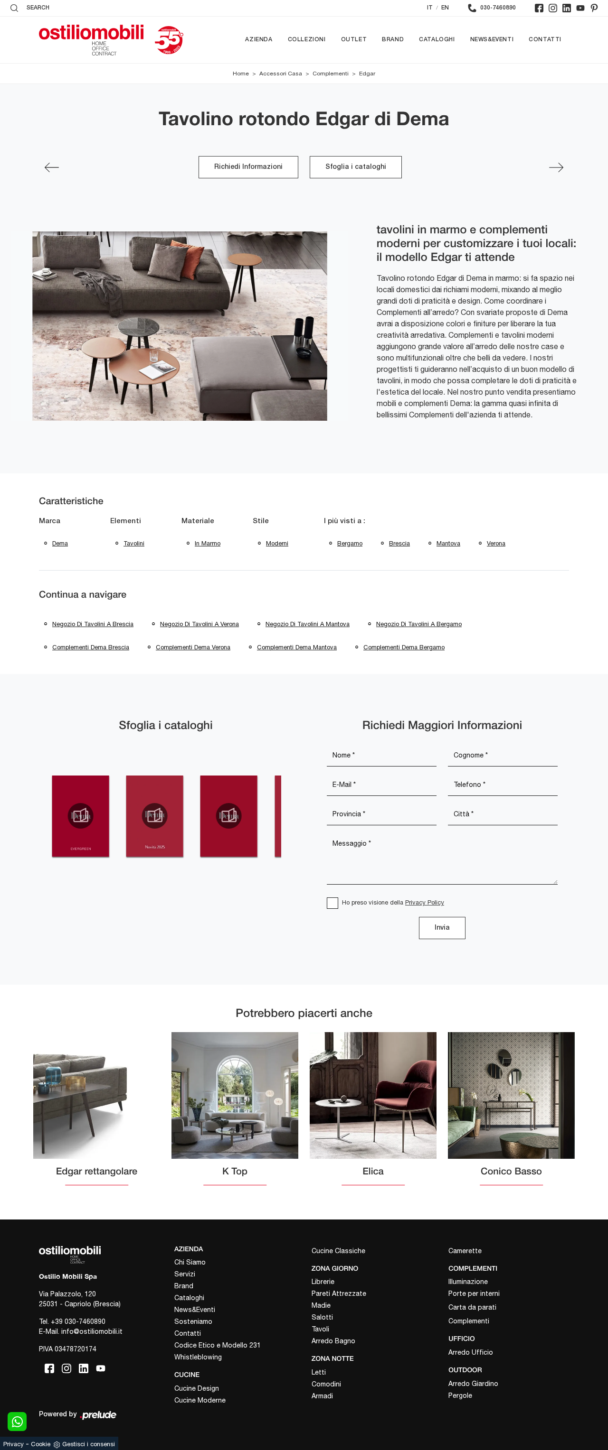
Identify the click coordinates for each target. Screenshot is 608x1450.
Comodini (326, 1384)
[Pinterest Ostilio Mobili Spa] (594, 8)
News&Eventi (492, 39)
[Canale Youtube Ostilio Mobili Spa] (580, 8)
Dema (60, 543)
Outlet (354, 39)
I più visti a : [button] (344, 521)
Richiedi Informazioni (248, 167)
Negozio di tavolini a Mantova (308, 624)
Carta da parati (472, 1307)
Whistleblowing (198, 1357)
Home (241, 73)
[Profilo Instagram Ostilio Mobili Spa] (553, 8)
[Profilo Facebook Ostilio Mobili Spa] (539, 8)
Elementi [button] (125, 521)
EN (445, 7)
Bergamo (349, 543)
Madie (321, 1305)
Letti (319, 1372)
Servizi (184, 1274)
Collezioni (307, 39)
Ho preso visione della (393, 902)
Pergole (460, 1395)
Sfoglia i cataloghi (355, 167)
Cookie (40, 1444)
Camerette (465, 1251)
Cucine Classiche (338, 1251)
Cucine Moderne (200, 1400)
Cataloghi (437, 39)
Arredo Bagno (333, 1341)
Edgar (367, 73)
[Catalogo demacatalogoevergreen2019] (80, 816)
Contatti (545, 39)
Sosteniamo (193, 1321)
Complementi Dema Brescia (90, 647)
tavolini (134, 543)
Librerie (323, 1281)
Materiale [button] (197, 521)
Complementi (331, 73)
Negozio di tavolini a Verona (199, 624)
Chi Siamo (190, 1262)
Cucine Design (196, 1388)
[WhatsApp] (17, 1421)
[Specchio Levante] (556, 167)
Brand (393, 39)
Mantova (448, 543)
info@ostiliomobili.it (92, 1331)
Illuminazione (468, 1281)
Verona (496, 543)
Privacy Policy (424, 902)
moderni (277, 543)
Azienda (258, 39)
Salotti (322, 1317)
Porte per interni (474, 1293)
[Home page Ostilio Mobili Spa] (91, 40)
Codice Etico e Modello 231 (217, 1345)
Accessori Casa (280, 73)
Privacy (13, 1444)
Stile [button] (261, 521)
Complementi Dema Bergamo (404, 647)
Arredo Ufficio (470, 1352)
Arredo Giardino (473, 1383)
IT (430, 7)
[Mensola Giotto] (52, 167)
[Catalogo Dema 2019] (229, 816)
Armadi (322, 1396)
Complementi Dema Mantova (297, 647)
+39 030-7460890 (78, 1321)
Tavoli (320, 1329)
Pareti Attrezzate (339, 1293)
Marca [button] (49, 521)
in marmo (207, 543)
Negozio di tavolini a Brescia (92, 624)
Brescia (399, 543)
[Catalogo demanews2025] (154, 816)
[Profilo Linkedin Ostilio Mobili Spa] (566, 8)
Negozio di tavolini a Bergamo (419, 624)
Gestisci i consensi (88, 1444)
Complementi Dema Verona (193, 647)
